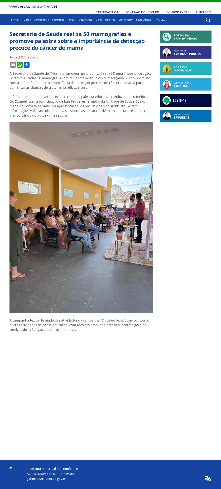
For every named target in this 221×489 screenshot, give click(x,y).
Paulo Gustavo (143, 19)
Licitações (204, 12)
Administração (41, 19)
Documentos (85, 19)
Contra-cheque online (142, 12)
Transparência (107, 12)
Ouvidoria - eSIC (177, 12)
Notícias (72, 19)
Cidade (27, 19)
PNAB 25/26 (161, 19)
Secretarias (58, 19)
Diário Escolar (126, 19)
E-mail (99, 19)
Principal (15, 19)
